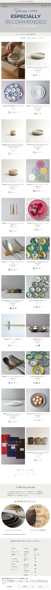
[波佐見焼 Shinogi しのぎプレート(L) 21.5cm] (38, 400)
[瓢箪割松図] (39, 268)
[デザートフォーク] (12, 270)
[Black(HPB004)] (37, 75)
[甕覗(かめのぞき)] (14, 346)
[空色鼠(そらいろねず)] (9, 346)
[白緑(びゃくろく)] (12, 346)
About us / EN (14, 569)
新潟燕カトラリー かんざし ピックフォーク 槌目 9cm (13, 224)
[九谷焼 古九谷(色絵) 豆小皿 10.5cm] (38, 287)
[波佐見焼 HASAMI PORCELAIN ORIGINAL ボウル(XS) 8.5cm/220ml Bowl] (13, 287)
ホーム (17, 34)
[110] (40, 114)
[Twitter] (35, 558)
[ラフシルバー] (39, 346)
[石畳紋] (34, 307)
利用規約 (26, 575)
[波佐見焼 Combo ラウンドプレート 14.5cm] (38, 171)
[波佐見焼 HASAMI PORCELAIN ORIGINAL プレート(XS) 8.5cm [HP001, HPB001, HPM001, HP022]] (13, 131)
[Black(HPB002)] (12, 192)
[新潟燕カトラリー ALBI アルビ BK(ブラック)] (13, 363)
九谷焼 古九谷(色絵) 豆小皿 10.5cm (38, 300)
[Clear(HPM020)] (40, 460)
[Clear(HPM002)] (14, 192)
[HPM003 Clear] (39, 152)
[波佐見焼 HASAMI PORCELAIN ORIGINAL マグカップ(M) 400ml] (38, 439)
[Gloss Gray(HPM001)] (14, 154)
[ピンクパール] (34, 191)
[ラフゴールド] (37, 346)
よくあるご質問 (15, 561)
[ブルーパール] (37, 191)
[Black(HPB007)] (13, 308)
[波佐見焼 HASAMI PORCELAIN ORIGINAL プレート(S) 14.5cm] (13, 171)
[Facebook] (35, 561)
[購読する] (38, 553)
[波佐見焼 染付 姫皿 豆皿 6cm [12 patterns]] (13, 92)
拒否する (41, 586)
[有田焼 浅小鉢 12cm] (38, 325)
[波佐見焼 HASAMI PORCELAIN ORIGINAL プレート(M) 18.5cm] (38, 131)
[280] (9, 422)
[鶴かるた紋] (34, 268)
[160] (38, 114)
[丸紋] (9, 112)
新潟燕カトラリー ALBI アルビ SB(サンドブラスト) (13, 262)
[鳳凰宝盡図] (39, 307)
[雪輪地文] (12, 112)
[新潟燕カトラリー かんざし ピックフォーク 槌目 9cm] (13, 209)
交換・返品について (26, 571)
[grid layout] (29, 38)
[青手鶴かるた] (37, 383)
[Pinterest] (35, 565)
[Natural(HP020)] (35, 460)
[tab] (27, 64)
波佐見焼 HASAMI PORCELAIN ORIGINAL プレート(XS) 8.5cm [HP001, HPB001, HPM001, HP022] (13, 146)
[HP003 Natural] (34, 152)
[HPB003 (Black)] (37, 152)
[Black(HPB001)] (12, 154)
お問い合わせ (14, 566)
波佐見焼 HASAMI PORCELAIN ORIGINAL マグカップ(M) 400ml (38, 453)
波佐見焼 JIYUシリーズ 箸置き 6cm (13, 339)
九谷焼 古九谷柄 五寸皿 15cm (37, 376)
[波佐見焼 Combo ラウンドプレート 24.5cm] (38, 209)
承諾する (25, 586)
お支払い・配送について (26, 559)
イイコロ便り (14, 559)
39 (28, 474)
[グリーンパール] (39, 191)
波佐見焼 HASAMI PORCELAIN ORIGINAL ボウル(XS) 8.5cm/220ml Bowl (13, 301)
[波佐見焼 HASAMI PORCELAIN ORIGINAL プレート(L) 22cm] (38, 53)
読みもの (13, 564)
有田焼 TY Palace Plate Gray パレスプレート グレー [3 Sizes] (38, 106)
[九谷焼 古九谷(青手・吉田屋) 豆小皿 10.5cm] (38, 248)
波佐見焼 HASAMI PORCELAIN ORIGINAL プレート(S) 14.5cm (13, 185)
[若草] (39, 420)
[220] (35, 114)
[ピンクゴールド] (16, 231)
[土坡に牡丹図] (37, 268)
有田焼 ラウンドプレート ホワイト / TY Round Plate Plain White (13, 414)
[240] (12, 422)
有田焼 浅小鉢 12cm (38, 339)
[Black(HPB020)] (38, 460)
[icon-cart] (45, 5)
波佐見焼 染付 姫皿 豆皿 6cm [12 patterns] (13, 106)
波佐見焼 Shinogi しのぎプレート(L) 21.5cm (38, 414)
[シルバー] (11, 231)
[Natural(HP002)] (9, 192)
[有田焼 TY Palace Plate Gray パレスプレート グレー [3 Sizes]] (38, 92)
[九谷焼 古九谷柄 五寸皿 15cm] (38, 363)
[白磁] (34, 420)
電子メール (35, 553)
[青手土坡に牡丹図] (39, 383)
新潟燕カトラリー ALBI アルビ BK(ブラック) (13, 376)
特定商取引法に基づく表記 (26, 553)
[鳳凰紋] (37, 307)
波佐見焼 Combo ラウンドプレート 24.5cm (38, 223)
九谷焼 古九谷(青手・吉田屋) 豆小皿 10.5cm (38, 262)
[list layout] (27, 38)
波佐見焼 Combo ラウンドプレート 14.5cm (38, 184)
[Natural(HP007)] (11, 308)
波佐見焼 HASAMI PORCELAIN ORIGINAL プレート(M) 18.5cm (38, 145)
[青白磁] (37, 420)
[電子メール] (35, 572)
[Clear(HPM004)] (39, 75)
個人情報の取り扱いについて (26, 566)
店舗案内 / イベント (15, 555)
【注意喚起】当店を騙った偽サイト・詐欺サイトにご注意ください (25, 541)
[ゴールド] (13, 231)
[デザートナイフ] (9, 270)
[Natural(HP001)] (9, 154)
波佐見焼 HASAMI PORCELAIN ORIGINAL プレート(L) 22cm (38, 68)
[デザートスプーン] (14, 270)
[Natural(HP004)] (34, 75)
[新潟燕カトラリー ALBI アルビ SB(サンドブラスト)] (13, 248)
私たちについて (15, 552)
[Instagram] (35, 568)
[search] (42, 5)
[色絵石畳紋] (34, 383)
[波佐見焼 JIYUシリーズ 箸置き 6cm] (13, 325)
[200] (14, 422)
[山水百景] (14, 112)
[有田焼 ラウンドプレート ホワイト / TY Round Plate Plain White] (13, 400)
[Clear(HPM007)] (16, 308)
